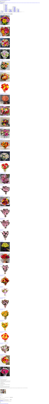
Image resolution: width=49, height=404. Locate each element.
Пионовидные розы (6, 9)
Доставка (2, 0)
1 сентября (14, 8)
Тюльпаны (6, 10)
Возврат (5, 0)
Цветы (6, 8)
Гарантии (4, 403)
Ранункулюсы (6, 7)
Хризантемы (6, 11)
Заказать (10, 399)
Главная (1, 12)
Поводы (14, 9)
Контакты (8, 0)
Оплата (3, 0)
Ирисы (6, 6)
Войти (9, 0)
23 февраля (15, 11)
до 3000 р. (2, 11)
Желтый (18, 10)
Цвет (18, 10)
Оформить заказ (11, 397)
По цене (2, 11)
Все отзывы (1, 394)
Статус (6, 0)
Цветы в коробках (10, 11)
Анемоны (6, 5)
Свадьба (14, 7)
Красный (18, 9)
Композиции (10, 10)
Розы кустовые (6, 8)
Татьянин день (14, 10)
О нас (0, 0)
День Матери (15, 9)
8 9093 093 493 (1, 400)
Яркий (18, 11)
